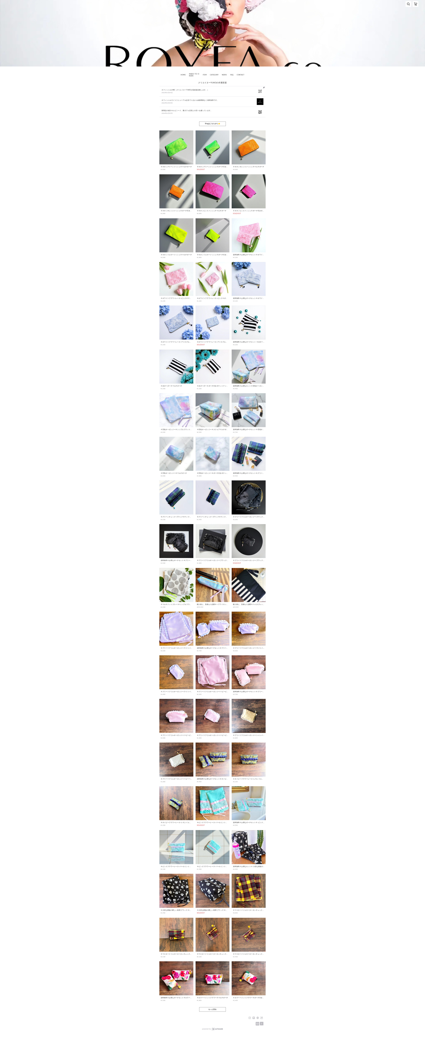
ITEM (205, 75)
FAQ (231, 75)
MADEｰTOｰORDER (194, 75)
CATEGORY (214, 75)
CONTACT (240, 75)
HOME (183, 75)
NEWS (224, 75)
